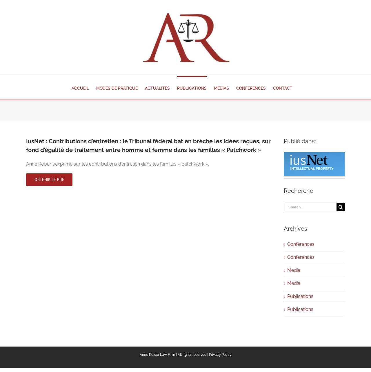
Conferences (300, 257)
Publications (300, 296)
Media (293, 270)
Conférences (300, 244)
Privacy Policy (220, 355)
